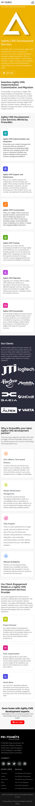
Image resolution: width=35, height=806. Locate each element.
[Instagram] (19, 763)
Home (2, 6)
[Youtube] (8, 763)
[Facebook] (24, 763)
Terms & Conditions (19, 801)
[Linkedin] (3, 763)
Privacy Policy (7, 801)
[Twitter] (14, 763)
